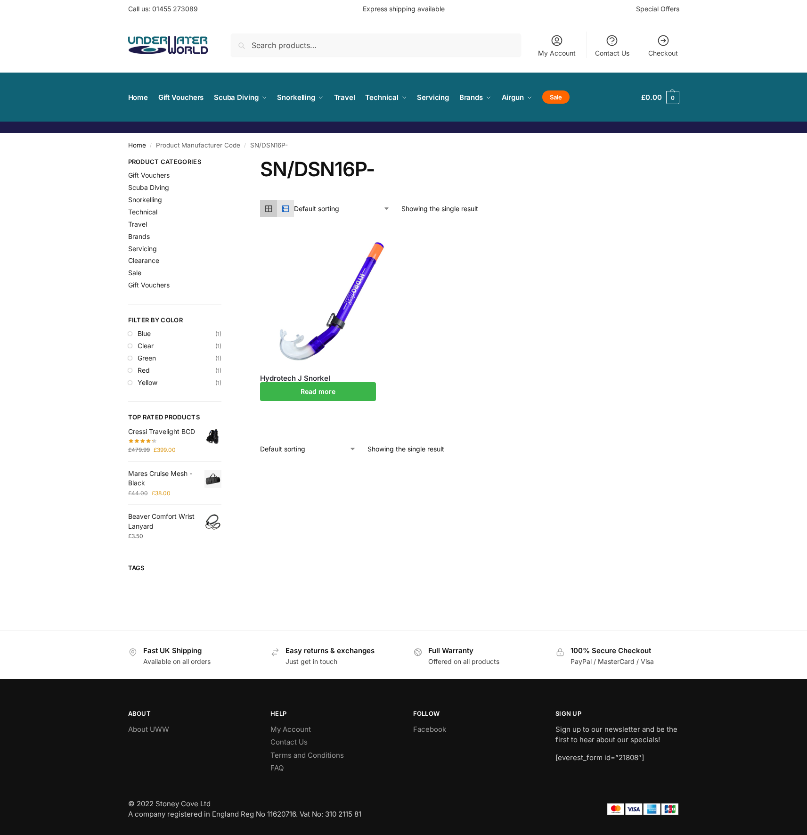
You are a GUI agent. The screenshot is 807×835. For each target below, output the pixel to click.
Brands (139, 236)
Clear (146, 346)
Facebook (429, 729)
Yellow (147, 382)
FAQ (277, 767)
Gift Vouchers (149, 175)
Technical (142, 212)
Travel (137, 224)
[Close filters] (224, 163)
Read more (318, 391)
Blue (144, 333)
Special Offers (657, 9)
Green (147, 358)
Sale (134, 273)
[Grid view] (268, 208)
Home (137, 145)
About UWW (148, 729)
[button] (660, 97)
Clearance (143, 260)
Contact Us (612, 53)
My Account (557, 53)
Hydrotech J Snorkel (295, 378)
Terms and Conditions (307, 755)
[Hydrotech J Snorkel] (325, 301)
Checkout (663, 53)
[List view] (285, 208)
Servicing (142, 249)
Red (144, 370)
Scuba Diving (148, 187)
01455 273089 (175, 9)
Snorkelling (145, 200)
